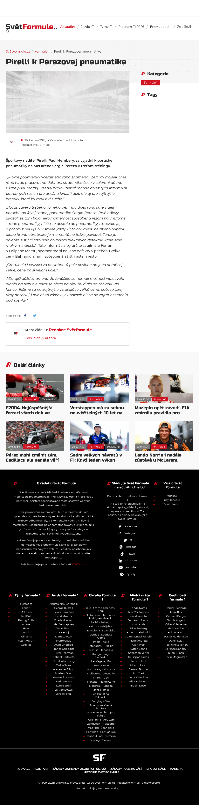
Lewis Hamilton (64, 612)
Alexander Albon (63, 669)
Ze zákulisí (185, 27)
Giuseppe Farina (138, 656)
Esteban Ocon (63, 673)
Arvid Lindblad (63, 644)
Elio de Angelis (176, 620)
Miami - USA (101, 677)
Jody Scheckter (138, 677)
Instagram (131, 533)
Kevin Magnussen (176, 656)
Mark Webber (176, 628)
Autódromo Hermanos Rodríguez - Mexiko (101, 617)
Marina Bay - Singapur (101, 669)
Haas (26, 628)
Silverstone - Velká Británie (101, 707)
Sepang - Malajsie (101, 740)
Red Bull (26, 616)
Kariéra (176, 769)
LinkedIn (131, 560)
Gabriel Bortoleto (63, 656)
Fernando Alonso (63, 677)
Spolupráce (171, 504)
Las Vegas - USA (101, 661)
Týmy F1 (106, 27)
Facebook (131, 526)
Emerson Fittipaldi (138, 632)
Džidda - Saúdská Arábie (101, 636)
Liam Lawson (63, 636)
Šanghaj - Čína (101, 701)
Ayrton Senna (138, 648)
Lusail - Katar (101, 665)
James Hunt (138, 661)
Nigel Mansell (138, 685)
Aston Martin (26, 640)
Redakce (171, 495)
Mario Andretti (138, 640)
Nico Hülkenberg (64, 661)
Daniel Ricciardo (176, 607)
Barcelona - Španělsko (101, 630)
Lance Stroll (63, 685)
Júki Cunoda (64, 681)
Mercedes (26, 603)
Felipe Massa (176, 632)
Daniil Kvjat (176, 640)
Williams (26, 636)
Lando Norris (63, 616)
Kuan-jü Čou (176, 652)
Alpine (26, 624)
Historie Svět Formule (101, 772)
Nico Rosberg (138, 628)
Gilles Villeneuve (176, 624)
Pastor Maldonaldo (176, 636)
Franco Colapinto (63, 648)
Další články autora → (41, 338)
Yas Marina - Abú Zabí (101, 719)
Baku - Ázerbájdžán (100, 626)
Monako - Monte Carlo (101, 681)
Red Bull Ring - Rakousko (101, 695)
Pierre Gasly (63, 640)
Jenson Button (138, 669)
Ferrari (26, 607)
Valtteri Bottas (63, 689)
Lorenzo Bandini (176, 648)
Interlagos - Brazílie (101, 645)
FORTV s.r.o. (79, 564)
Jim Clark (139, 673)
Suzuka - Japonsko (101, 649)
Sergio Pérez (64, 693)
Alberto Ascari (138, 665)
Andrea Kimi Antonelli (64, 603)
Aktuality (67, 27)
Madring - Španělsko (101, 727)
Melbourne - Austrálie (101, 673)
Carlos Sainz (63, 665)
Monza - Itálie (101, 689)
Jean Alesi (176, 612)
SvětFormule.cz (18, 51)
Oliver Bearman (63, 652)
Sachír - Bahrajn (101, 622)
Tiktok (131, 553)
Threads (131, 546)
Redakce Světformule (35, 145)
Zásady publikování (126, 769)
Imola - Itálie (101, 641)
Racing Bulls (26, 620)
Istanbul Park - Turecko (101, 735)
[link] (7, 31)
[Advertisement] (99, 8)
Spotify (131, 574)
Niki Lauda (139, 624)
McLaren (26, 612)
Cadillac (26, 644)
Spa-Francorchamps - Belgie (101, 714)
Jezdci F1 (87, 27)
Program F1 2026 (131, 27)
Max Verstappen (63, 624)
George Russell (63, 607)
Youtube (131, 567)
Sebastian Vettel (138, 652)
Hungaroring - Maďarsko (101, 655)
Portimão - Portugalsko (101, 731)
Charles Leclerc (63, 620)
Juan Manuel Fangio (138, 636)
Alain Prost (138, 644)
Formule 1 (42, 51)
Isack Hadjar (64, 632)
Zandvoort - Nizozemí (101, 723)
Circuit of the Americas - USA (101, 609)
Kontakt (41, 769)
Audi (26, 632)
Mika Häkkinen (138, 681)
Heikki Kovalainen (176, 644)
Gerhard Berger (176, 616)
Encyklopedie (160, 27)
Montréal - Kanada (101, 685)
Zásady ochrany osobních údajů (79, 769)
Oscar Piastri (64, 628)
